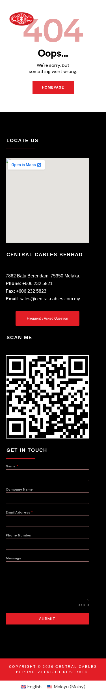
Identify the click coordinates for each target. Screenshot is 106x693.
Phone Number (19, 535)
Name (12, 466)
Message (13, 558)
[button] (93, 18)
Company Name (19, 489)
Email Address (19, 512)
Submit (47, 618)
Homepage (53, 87)
